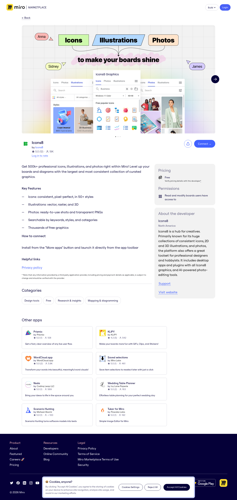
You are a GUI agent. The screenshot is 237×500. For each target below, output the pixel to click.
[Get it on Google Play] (203, 483)
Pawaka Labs (118, 411)
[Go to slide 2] (117, 136)
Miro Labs (116, 360)
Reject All (153, 487)
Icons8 (39, 147)
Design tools (32, 300)
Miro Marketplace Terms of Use (98, 459)
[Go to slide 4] (120, 136)
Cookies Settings (130, 487)
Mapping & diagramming (103, 300)
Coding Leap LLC (45, 386)
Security (83, 465)
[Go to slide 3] (118, 136)
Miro (22, 492)
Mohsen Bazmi (44, 411)
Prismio (40, 334)
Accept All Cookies (177, 487)
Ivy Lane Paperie (119, 386)
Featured (16, 454)
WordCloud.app (45, 360)
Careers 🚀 (17, 459)
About (14, 448)
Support (164, 283)
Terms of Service (89, 454)
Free (48, 300)
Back (26, 17)
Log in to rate (40, 155)
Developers (51, 448)
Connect (204, 144)
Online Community (56, 454)
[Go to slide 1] (115, 136)
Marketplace (37, 7)
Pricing (14, 465)
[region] (118, 487)
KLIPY (114, 334)
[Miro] (15, 7)
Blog (46, 459)
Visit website (168, 292)
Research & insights (69, 300)
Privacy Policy (87, 448)
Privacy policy (32, 267)
